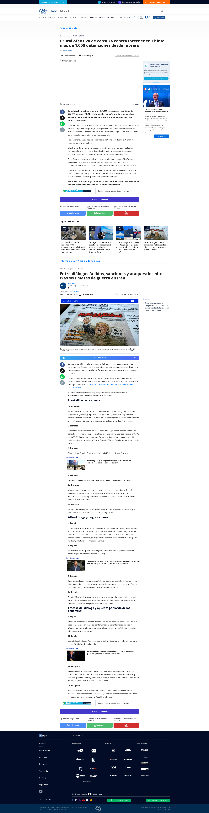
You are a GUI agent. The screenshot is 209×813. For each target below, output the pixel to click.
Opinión (102, 17)
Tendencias (93, 17)
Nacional (51, 17)
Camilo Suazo (75, 291)
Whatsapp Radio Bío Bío (159, 800)
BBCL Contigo (125, 17)
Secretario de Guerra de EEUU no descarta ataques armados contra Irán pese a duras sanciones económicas (113, 562)
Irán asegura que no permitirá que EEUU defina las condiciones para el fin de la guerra (109, 462)
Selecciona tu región (50, 2)
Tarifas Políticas (45, 799)
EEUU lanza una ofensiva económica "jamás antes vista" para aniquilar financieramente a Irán (111, 653)
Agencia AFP (67, 50)
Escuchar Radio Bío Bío (157, 2)
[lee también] (76, 465)
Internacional (63, 17)
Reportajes (43, 785)
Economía (73, 17)
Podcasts (42, 17)
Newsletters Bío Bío (108, 2)
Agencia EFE (72, 283)
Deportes (83, 17)
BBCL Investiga (112, 17)
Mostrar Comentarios (100, 199)
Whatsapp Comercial (121, 800)
